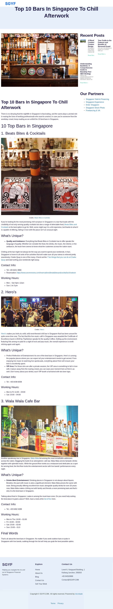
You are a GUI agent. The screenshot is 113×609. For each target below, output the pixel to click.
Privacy (60, 603)
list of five (47, 499)
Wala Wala (35, 458)
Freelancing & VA (93, 110)
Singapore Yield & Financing (97, 99)
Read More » (92, 55)
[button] (56, 3)
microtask (79, 594)
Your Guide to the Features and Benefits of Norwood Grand (104, 43)
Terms (53, 603)
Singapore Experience (95, 102)
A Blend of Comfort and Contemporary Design (93, 43)
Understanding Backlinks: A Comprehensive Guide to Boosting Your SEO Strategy (86, 69)
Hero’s (42, 329)
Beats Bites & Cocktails (42, 218)
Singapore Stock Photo (95, 108)
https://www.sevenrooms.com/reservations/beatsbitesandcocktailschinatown (46, 273)
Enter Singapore (92, 105)
